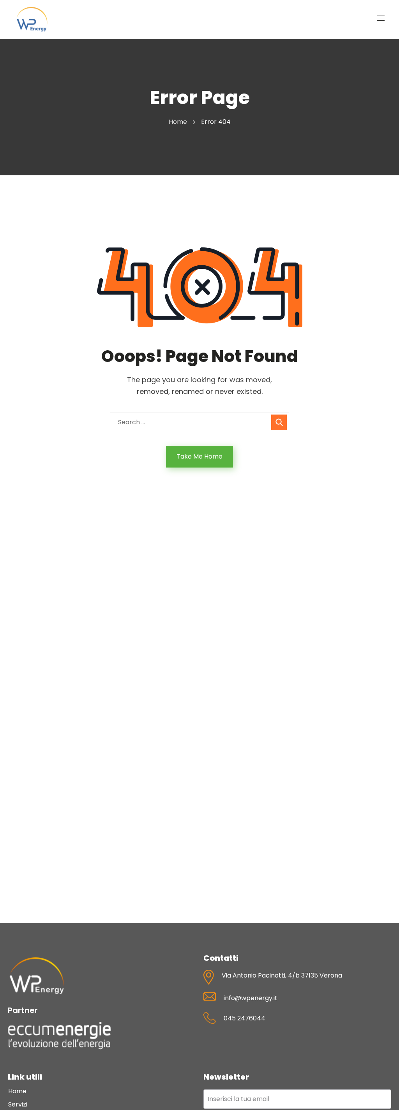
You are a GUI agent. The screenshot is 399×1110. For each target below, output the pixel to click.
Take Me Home (199, 456)
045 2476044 (244, 1018)
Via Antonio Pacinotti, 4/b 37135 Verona (282, 975)
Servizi (17, 1104)
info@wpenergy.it (250, 998)
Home (178, 121)
